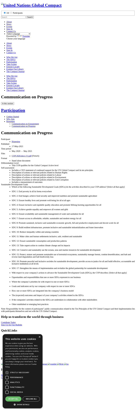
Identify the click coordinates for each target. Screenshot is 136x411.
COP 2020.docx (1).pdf (21, 156)
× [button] (40, 337)
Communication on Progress (23, 126)
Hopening (16, 141)
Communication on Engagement (25, 124)
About (9, 22)
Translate (26, 36)
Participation (11, 62)
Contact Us (11, 31)
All (7, 13)
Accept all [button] (13, 399)
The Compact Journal (15, 71)
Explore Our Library (15, 69)
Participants (18, 13)
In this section (7, 104)
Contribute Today (8, 322)
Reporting (10, 121)
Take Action (11, 64)
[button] (22, 404)
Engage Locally (13, 67)
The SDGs (10, 59)
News (8, 24)
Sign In (9, 29)
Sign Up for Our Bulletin (11, 325)
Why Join (10, 119)
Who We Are (11, 57)
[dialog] (22, 371)
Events (9, 26)
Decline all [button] (31, 399)
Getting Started (12, 117)
